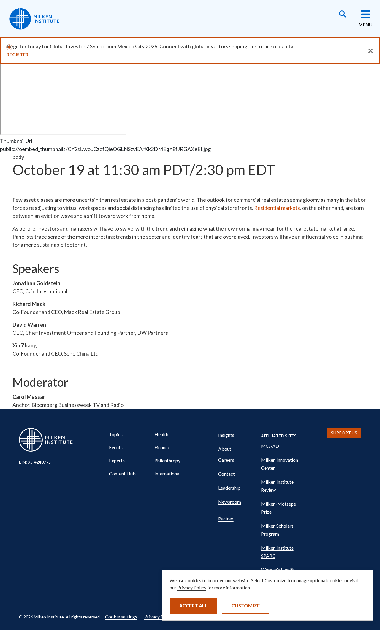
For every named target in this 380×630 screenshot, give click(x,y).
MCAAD (270, 446)
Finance (162, 447)
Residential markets (277, 207)
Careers (226, 460)
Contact (226, 474)
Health (161, 434)
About (224, 449)
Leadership (229, 488)
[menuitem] (129, 434)
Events (116, 447)
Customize (246, 605)
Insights (226, 435)
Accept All (193, 605)
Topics (116, 434)
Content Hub (122, 473)
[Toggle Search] (342, 14)
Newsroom (229, 501)
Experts (117, 460)
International (167, 473)
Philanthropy (167, 460)
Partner (226, 518)
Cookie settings (121, 616)
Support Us (344, 432)
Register (17, 54)
